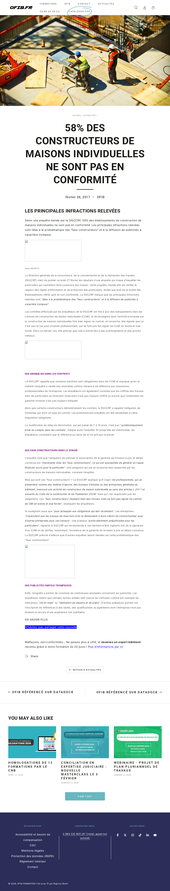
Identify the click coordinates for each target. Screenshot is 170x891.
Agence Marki (61, 883)
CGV (33, 845)
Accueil (77, 115)
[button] (136, 7)
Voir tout (85, 796)
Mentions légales (32, 850)
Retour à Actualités (87, 670)
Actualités (90, 115)
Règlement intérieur (33, 861)
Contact (32, 867)
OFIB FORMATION (26, 883)
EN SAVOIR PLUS (36, 619)
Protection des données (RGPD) (32, 856)
